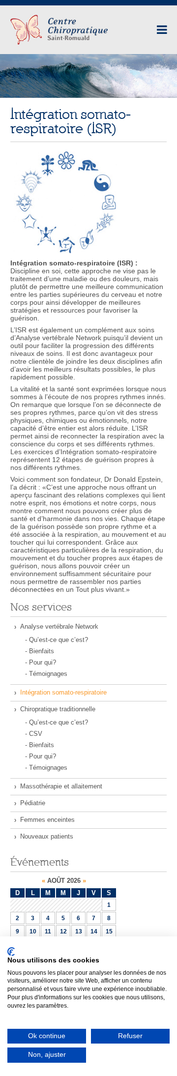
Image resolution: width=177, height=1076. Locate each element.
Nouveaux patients (46, 836)
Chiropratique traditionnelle (57, 709)
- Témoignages (46, 673)
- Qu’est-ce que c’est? (56, 639)
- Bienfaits (39, 651)
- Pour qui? (40, 662)
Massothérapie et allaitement (61, 786)
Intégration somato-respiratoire (63, 692)
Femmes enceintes (47, 819)
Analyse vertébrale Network (59, 626)
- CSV (33, 733)
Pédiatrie (32, 803)
